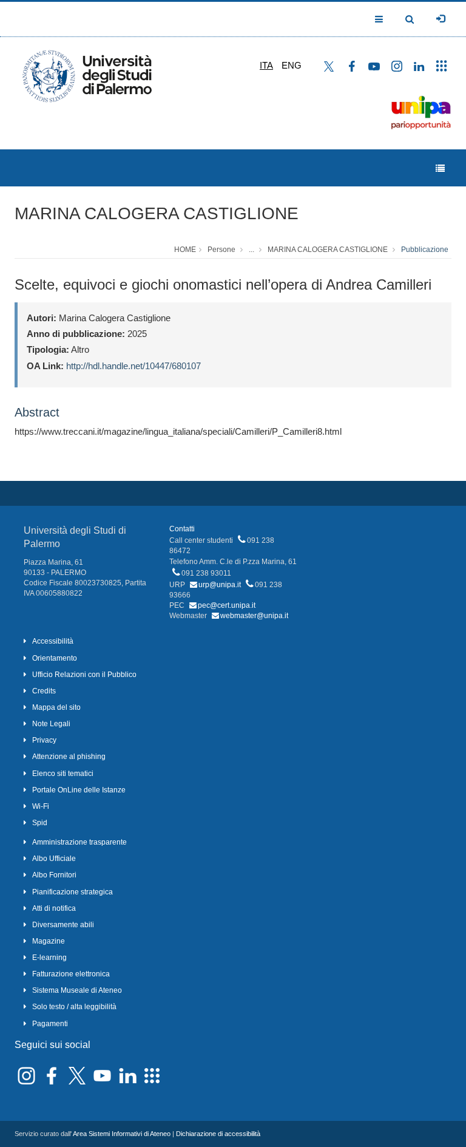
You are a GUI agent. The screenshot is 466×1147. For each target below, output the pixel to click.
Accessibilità (52, 641)
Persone (221, 249)
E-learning (49, 957)
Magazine (48, 941)
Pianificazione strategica (72, 892)
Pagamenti (50, 1023)
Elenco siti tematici (62, 773)
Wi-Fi (40, 806)
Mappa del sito (56, 707)
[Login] (440, 19)
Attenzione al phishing (69, 756)
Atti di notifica (54, 908)
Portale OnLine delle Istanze (79, 790)
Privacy (44, 740)
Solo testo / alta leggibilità (74, 1006)
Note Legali (51, 724)
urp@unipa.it (219, 584)
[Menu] (440, 168)
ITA (266, 65)
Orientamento (54, 658)
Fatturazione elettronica (71, 974)
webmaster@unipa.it (254, 615)
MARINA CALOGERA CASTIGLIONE (157, 213)
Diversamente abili (63, 925)
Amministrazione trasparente (79, 842)
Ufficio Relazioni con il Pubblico (84, 674)
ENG (292, 65)
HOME (185, 249)
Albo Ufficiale (54, 858)
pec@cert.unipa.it (226, 605)
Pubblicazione (424, 249)
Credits (44, 691)
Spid (39, 823)
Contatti (182, 529)
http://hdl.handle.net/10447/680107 (133, 366)
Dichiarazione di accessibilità (218, 1133)
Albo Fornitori (54, 875)
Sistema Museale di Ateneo (77, 990)
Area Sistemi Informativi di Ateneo (122, 1133)
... (251, 249)
